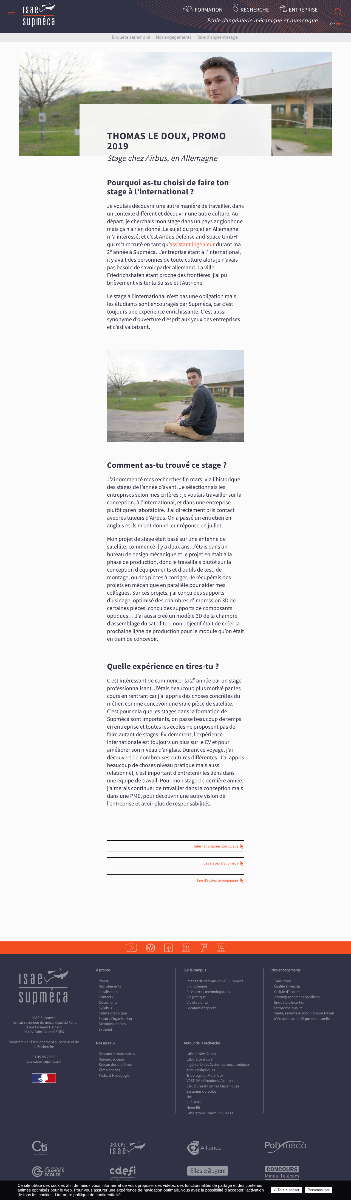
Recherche (254, 10)
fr (331, 23)
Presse (104, 981)
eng (339, 23)
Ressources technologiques (208, 991)
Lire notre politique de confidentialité (88, 1195)
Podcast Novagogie (114, 1075)
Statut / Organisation (115, 1018)
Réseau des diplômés (115, 1064)
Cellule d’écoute (287, 991)
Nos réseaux (105, 1043)
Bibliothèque (196, 986)
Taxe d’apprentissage (217, 37)
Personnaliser (318, 1190)
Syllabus (105, 1008)
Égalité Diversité (287, 986)
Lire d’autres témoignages (217, 880)
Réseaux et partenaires (117, 1053)
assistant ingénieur (192, 244)
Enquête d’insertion (289, 1002)
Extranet (105, 1029)
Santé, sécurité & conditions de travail (304, 1013)
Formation (209, 10)
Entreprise (303, 10)
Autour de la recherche (202, 1043)
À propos (103, 970)
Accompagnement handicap (297, 997)
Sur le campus (195, 970)
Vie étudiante (197, 1002)
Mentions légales (112, 1024)
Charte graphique (113, 1013)
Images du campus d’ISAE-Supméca (215, 981)
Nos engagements (173, 37)
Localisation (108, 991)
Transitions (282, 981)
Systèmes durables (201, 1091)
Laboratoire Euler (200, 1059)
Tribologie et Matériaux (204, 1075)
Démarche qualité (288, 1008)
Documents (108, 1002)
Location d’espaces (201, 1008)
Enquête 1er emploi (131, 37)
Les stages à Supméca (221, 863)
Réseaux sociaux (112, 1059)
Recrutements (110, 986)
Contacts (106, 997)
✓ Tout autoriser (286, 1190)
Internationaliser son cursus (216, 846)
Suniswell (194, 1102)
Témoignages (109, 1070)
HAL (189, 1097)
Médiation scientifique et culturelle (302, 1018)
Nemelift (193, 1107)
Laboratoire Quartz (201, 1053)
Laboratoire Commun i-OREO (209, 1113)
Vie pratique (196, 997)
